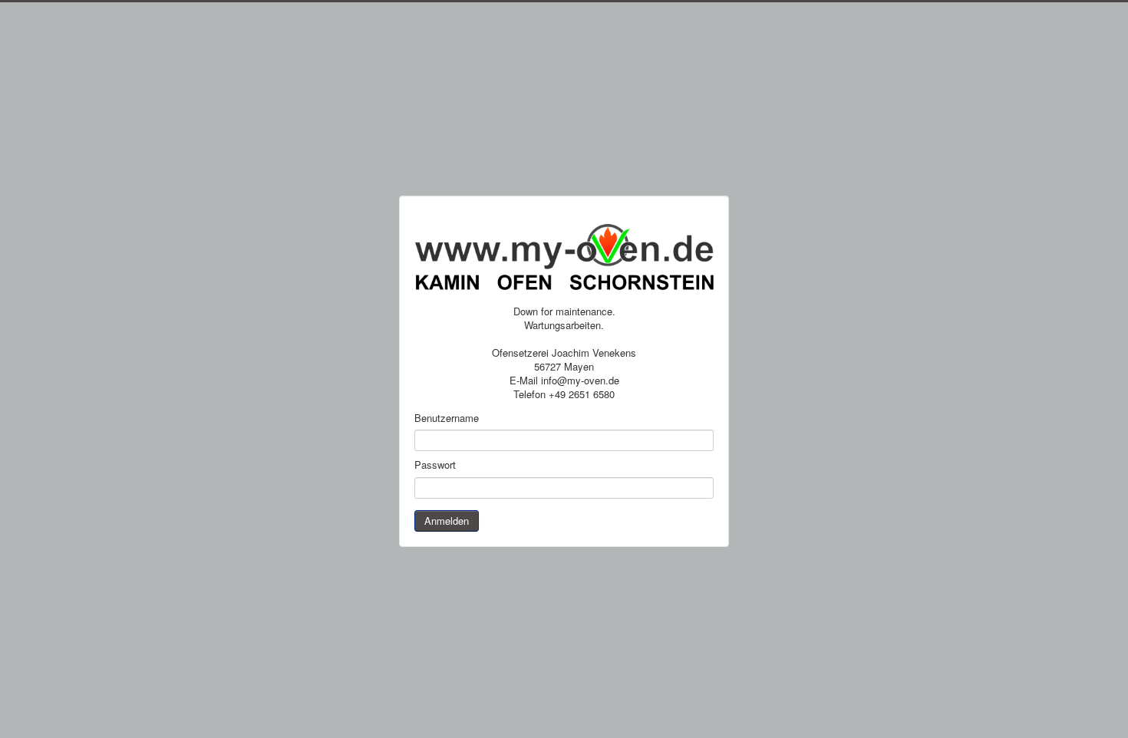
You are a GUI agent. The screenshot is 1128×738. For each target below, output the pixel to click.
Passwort (435, 465)
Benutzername (446, 418)
